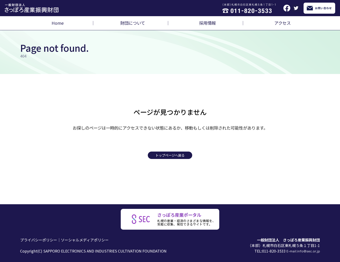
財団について (132, 23)
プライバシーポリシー (38, 240)
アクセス (282, 23)
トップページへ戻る (170, 155)
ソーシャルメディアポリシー (85, 240)
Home (58, 23)
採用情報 (207, 23)
